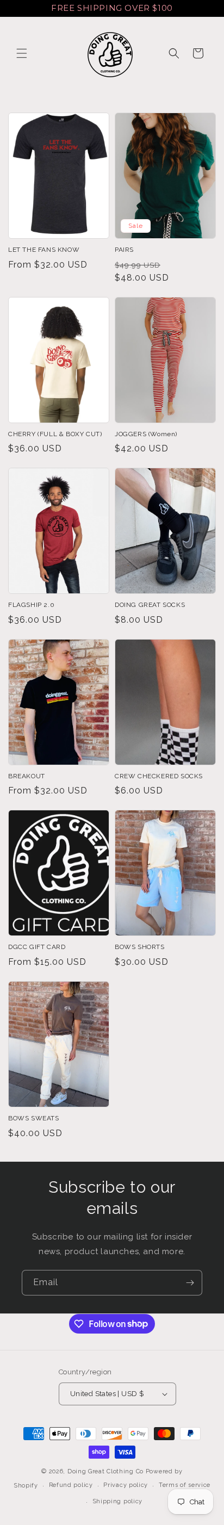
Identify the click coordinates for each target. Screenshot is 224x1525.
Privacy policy (125, 1485)
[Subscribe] (190, 1282)
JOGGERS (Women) (146, 434)
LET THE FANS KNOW (43, 249)
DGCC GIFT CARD (36, 947)
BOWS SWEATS (33, 1118)
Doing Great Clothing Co (105, 1471)
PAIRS (124, 249)
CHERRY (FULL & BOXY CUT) (55, 434)
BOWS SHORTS (140, 947)
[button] (22, 53)
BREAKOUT (26, 776)
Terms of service (184, 1485)
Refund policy (71, 1485)
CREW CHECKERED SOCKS (159, 776)
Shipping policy (117, 1501)
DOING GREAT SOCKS (150, 605)
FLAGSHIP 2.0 (31, 605)
